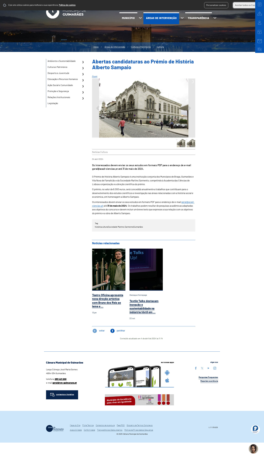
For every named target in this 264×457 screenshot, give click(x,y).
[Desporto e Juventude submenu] (83, 74)
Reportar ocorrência (209, 381)
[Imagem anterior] (98, 108)
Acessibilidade (76, 430)
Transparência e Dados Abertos (109, 430)
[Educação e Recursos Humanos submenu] (83, 80)
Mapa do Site (75, 425)
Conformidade (89, 430)
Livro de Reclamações (55, 428)
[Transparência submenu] (215, 18)
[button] (181, 143)
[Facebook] (196, 368)
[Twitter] (202, 368)
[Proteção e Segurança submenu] (83, 92)
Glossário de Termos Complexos (140, 425)
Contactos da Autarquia (105, 425)
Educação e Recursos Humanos (63, 79)
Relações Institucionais (59, 97)
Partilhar (121, 331)
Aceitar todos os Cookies (247, 5)
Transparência (198, 18)
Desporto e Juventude (58, 73)
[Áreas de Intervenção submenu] (182, 18)
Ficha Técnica (88, 425)
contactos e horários (65, 394)
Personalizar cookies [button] (216, 5)
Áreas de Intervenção (161, 18)
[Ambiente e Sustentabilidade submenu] (83, 62)
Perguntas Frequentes (208, 377)
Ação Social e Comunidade (60, 85)
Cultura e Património (141, 47)
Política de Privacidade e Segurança (138, 430)
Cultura (160, 47)
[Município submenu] (140, 18)
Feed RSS (121, 425)
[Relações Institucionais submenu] (83, 98)
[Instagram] (215, 368)
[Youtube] (208, 368)
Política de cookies (67, 5)
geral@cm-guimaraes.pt (65, 383)
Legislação (53, 103)
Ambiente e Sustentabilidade (62, 61)
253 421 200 (60, 379)
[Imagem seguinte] (189, 108)
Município (128, 18)
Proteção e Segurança (58, 91)
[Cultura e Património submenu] (83, 68)
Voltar (102, 331)
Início (96, 47)
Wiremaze (213, 427)
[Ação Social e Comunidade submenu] (83, 86)
